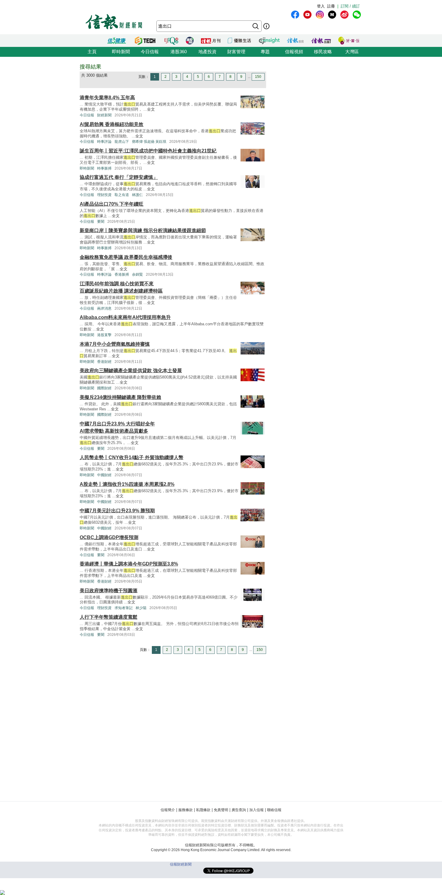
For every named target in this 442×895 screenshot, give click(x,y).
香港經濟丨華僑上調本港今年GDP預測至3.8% (129, 563)
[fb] (295, 15)
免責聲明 (221, 810)
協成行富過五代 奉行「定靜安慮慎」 (119, 177)
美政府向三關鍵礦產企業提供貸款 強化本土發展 (131, 370)
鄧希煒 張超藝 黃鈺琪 (149, 141)
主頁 (92, 51)
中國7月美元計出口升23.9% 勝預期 (117, 510)
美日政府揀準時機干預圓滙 (108, 590)
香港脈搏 (122, 274)
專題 (265, 51)
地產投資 (207, 51)
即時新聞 (121, 51)
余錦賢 (137, 274)
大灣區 (352, 51)
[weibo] (344, 15)
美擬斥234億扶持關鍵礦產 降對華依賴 (120, 397)
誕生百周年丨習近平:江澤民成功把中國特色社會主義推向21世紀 (148, 150)
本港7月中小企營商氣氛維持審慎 (115, 344)
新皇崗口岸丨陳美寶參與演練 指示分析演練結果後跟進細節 (143, 230)
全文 (151, 109)
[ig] (320, 15)
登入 (321, 6)
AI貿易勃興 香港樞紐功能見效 (111, 124)
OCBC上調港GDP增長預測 (109, 537)
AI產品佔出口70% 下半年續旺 (111, 204)
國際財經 (104, 388)
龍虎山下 (122, 141)
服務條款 (185, 810)
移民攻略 (323, 51)
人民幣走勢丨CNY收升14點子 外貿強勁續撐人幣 (131, 457)
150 (258, 77)
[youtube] (307, 15)
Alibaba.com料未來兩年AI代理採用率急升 (125, 317)
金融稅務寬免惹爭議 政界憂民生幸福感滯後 (126, 257)
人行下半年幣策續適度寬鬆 (108, 617)
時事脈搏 (104, 168)
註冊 (331, 6)
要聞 (100, 221)
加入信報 (256, 810)
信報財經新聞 (181, 864)
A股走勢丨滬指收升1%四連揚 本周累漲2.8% (127, 484)
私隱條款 (203, 810)
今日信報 (150, 51)
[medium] (332, 15)
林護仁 (137, 195)
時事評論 (104, 141)
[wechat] (357, 15)
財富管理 (236, 51)
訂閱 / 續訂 (350, 6)
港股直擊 (104, 335)
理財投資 (104, 195)
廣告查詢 (239, 810)
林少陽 (141, 608)
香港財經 (104, 362)
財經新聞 (104, 115)
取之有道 (122, 195)
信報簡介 (168, 810)
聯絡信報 (274, 810)
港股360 (178, 51)
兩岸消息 (104, 308)
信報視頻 (294, 51)
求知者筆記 (124, 608)
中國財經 (104, 475)
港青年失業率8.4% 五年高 (107, 97)
